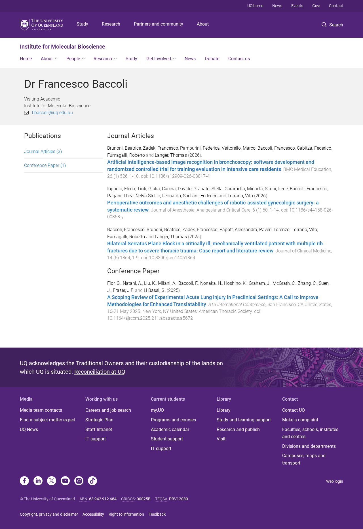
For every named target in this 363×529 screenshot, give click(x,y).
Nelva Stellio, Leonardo (158, 195)
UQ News (29, 429)
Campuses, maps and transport (304, 459)
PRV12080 (178, 499)
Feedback (157, 514)
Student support (167, 439)
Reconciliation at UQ (99, 371)
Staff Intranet (98, 429)
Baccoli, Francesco (276, 148)
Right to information (126, 514)
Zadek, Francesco (160, 148)
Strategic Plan (99, 420)
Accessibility (93, 514)
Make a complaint (300, 420)
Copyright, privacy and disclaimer (49, 514)
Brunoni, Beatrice (124, 148)
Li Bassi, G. (155, 290)
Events (297, 5)
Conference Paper (45, 165)
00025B (144, 499)
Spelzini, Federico (200, 195)
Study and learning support (244, 420)
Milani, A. (167, 283)
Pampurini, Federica (200, 148)
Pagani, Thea (120, 195)
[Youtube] (65, 481)
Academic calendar (170, 429)
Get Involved (158, 58)
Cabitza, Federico (314, 148)
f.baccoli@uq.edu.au (52, 112)
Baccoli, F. (188, 283)
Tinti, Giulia (148, 188)
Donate (212, 58)
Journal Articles (43, 151)
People (73, 58)
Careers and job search (108, 410)
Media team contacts (41, 410)
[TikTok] (92, 481)
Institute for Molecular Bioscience (62, 46)
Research (111, 24)
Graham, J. (260, 283)
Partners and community (158, 24)
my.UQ (157, 410)
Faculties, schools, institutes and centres (310, 433)
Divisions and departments (309, 446)
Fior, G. (114, 283)
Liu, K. (150, 283)
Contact (336, 5)
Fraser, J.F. (123, 290)
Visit (221, 439)
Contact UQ (293, 410)
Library (224, 410)
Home (26, 58)
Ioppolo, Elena (121, 188)
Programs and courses (173, 420)
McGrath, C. (284, 283)
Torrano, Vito (240, 195)
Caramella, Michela (244, 188)
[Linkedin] (38, 481)
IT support (95, 439)
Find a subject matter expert (47, 420)
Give (316, 5)
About (203, 24)
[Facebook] (24, 481)
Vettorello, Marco (239, 148)
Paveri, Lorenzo (274, 229)
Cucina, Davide (176, 188)
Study (82, 24)
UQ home (255, 5)
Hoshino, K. (235, 283)
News (277, 5)
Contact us (239, 58)
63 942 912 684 (103, 499)
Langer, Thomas (171, 155)
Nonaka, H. (211, 283)
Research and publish (238, 429)
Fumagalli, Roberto (126, 155)
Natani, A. (132, 283)
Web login (334, 481)
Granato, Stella (208, 188)
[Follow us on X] (51, 481)
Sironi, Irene (276, 188)
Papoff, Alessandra (238, 229)
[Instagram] (78, 481)
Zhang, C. (307, 283)
